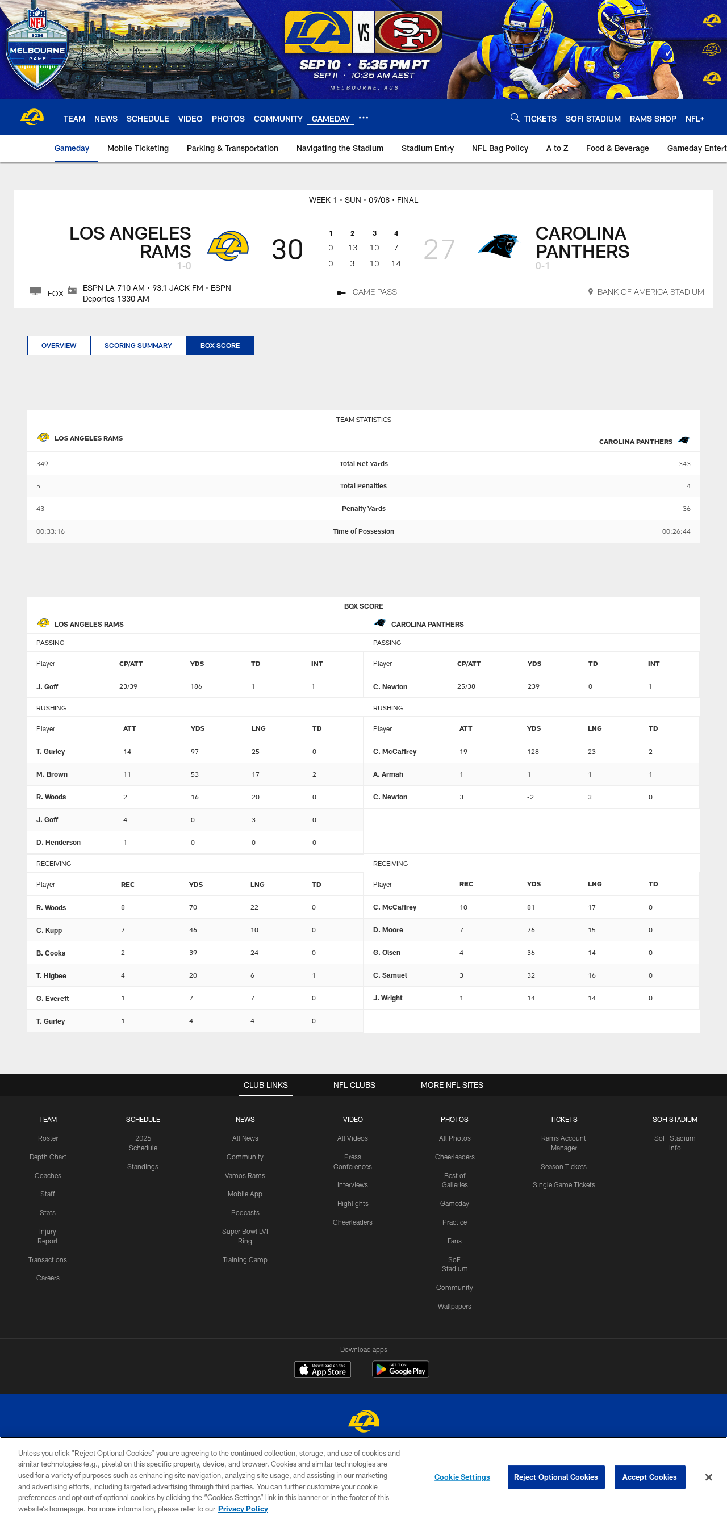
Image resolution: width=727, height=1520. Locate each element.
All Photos (455, 1138)
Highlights (353, 1203)
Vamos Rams (245, 1175)
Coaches (48, 1175)
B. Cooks (50, 953)
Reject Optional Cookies (556, 1476)
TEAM (48, 1119)
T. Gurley (50, 751)
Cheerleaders (353, 1222)
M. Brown (52, 774)
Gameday (454, 1203)
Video (353, 1119)
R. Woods (51, 797)
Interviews (352, 1184)
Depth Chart (48, 1157)
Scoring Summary (138, 345)
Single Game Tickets (564, 1184)
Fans (455, 1241)
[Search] (515, 117)
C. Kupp (49, 930)
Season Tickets (564, 1166)
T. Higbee (51, 975)
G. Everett (52, 998)
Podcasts (245, 1212)
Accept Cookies (650, 1476)
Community (245, 1157)
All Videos (352, 1138)
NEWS (245, 1119)
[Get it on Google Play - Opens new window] (401, 1375)
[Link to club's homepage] (31, 117)
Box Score (220, 345)
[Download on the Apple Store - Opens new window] (323, 1370)
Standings (142, 1166)
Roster (48, 1138)
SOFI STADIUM (675, 1119)
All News (245, 1138)
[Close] (708, 1477)
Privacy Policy (243, 1508)
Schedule (143, 1119)
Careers (48, 1278)
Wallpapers (454, 1306)
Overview (58, 345)
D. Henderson (58, 842)
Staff (47, 1193)
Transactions (47, 1259)
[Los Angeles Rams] (363, 1422)
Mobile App (245, 1193)
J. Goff (47, 686)
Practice (454, 1222)
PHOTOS (455, 1119)
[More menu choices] (363, 117)
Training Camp (245, 1259)
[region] (363, 1478)
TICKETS (564, 1119)
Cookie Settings (462, 1476)
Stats (48, 1212)
